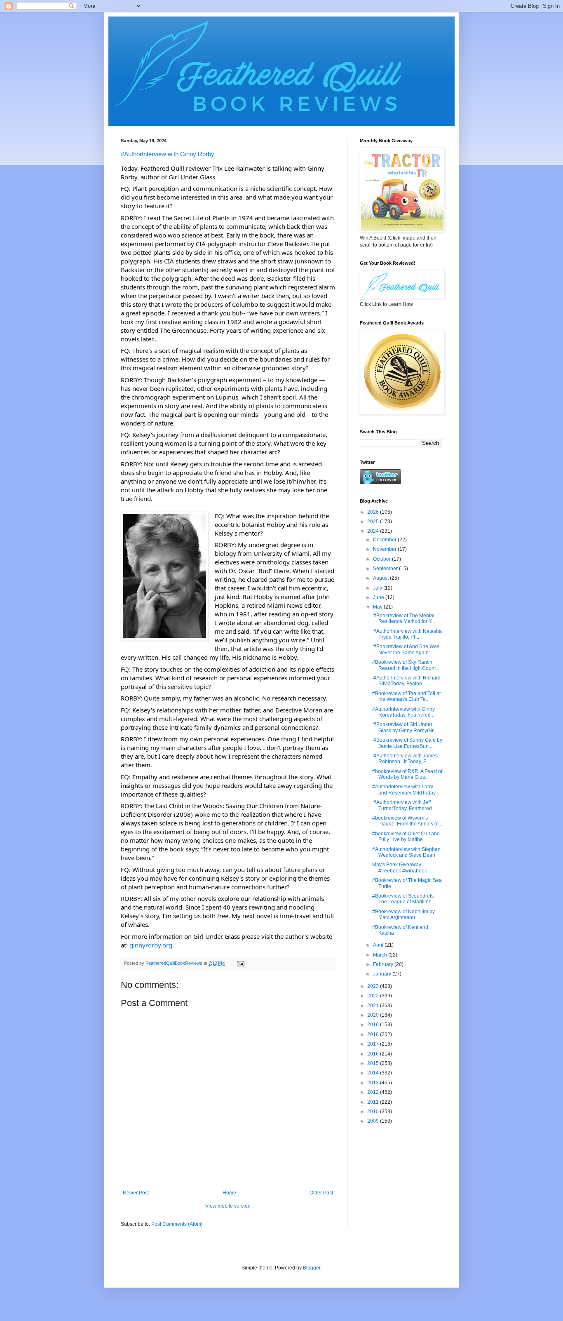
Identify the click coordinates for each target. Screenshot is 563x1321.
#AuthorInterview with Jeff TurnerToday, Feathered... (404, 805)
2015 (373, 1063)
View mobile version (228, 1206)
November (385, 549)
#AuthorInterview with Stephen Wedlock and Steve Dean (406, 852)
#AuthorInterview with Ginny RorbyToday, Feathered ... (404, 712)
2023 (373, 986)
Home (229, 1193)
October (382, 559)
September (386, 568)
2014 (373, 1073)
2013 (373, 1083)
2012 (373, 1092)
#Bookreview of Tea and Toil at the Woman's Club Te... (406, 696)
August (381, 578)
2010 (373, 1111)
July (378, 588)
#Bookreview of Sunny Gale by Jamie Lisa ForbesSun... (407, 743)
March (380, 955)
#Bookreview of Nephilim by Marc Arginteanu (403, 914)
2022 (373, 996)
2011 (373, 1102)
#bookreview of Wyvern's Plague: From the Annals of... (407, 821)
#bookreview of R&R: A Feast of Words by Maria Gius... (407, 774)
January (382, 974)
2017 (373, 1044)
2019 (373, 1024)
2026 (373, 512)
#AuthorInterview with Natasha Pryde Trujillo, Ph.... (407, 634)
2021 (373, 1005)
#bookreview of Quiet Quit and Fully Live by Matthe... (406, 836)
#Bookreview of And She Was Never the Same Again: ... (405, 649)
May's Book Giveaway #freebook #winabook (399, 867)
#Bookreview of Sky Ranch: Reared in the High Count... (405, 665)
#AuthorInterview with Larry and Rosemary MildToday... (405, 789)
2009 (373, 1121)
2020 (373, 1015)
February (383, 964)
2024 (373, 531)
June (379, 597)
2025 (373, 521)
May (378, 607)
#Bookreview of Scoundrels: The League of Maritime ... (404, 899)
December (385, 540)
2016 (373, 1054)
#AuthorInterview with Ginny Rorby (167, 153)
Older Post (321, 1193)
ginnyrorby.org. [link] (151, 945)
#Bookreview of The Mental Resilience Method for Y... (403, 618)
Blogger (311, 1268)
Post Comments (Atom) (177, 1224)
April (379, 945)
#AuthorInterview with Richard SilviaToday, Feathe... (406, 680)
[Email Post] (240, 963)
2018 (373, 1034)
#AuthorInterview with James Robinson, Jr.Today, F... (405, 758)
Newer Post (136, 1193)
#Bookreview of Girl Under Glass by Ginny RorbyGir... (404, 727)
